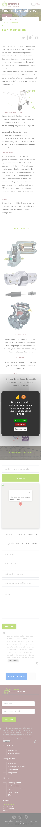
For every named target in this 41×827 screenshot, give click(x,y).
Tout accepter (20, 420)
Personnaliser (20, 429)
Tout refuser (20, 425)
